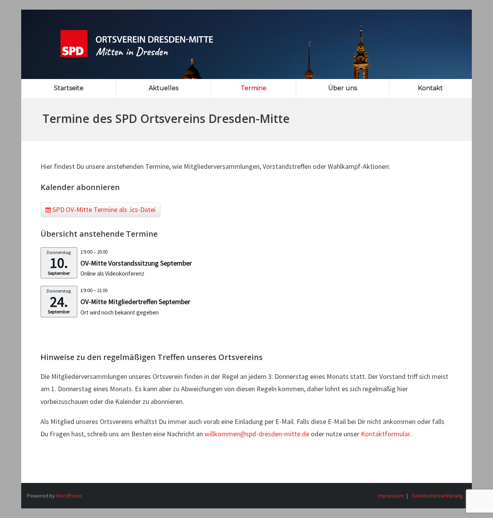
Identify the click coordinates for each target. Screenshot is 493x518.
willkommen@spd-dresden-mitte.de (257, 433)
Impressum (391, 495)
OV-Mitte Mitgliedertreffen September (135, 301)
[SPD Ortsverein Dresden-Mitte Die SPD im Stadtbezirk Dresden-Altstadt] (137, 38)
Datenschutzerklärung (437, 495)
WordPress (69, 495)
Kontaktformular (385, 433)
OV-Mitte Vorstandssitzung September (136, 263)
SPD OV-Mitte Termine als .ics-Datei (103, 209)
